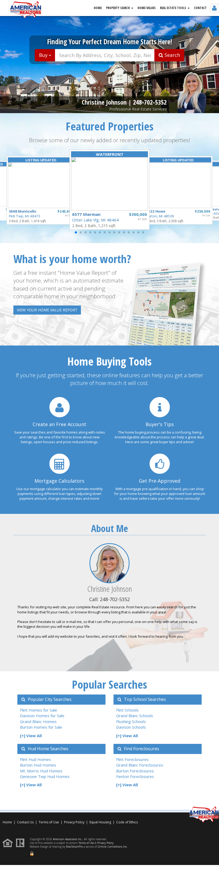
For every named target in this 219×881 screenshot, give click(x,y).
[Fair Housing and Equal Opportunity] (9, 842)
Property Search (118, 8)
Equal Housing (100, 822)
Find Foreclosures (141, 749)
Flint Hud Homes (35, 759)
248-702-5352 (150, 102)
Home (98, 8)
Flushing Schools (131, 721)
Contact (200, 8)
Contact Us (25, 822)
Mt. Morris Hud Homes (41, 770)
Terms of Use (49, 822)
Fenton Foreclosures (135, 776)
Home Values (147, 8)
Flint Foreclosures (132, 759)
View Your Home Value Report (47, 309)
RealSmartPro (74, 846)
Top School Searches (144, 699)
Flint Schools (127, 710)
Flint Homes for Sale (38, 710)
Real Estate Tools (173, 8)
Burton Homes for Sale (41, 727)
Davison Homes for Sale (42, 715)
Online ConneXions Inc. (112, 846)
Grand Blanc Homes (38, 721)
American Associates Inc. (67, 839)
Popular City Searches (49, 699)
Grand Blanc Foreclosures (139, 765)
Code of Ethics (127, 822)
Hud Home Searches (47, 749)
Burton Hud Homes (38, 765)
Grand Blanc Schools (134, 715)
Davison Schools (131, 727)
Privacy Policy (74, 822)
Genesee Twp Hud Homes (45, 776)
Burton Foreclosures (135, 770)
